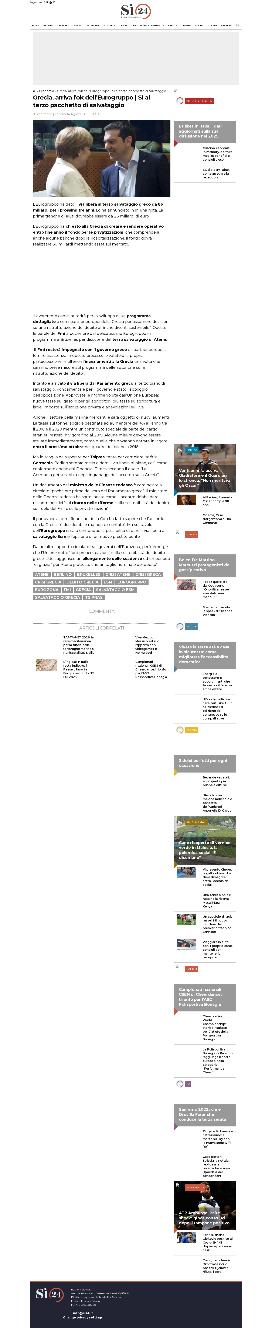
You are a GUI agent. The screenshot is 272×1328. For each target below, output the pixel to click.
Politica (109, 25)
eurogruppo (132, 582)
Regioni (48, 25)
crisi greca (148, 574)
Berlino (63, 574)
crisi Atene (118, 574)
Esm (108, 582)
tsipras (94, 597)
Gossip (123, 25)
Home (35, 25)
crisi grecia (48, 582)
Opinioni (226, 25)
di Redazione (42, 114)
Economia (93, 25)
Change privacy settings (83, 1317)
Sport (199, 25)
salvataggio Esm (115, 590)
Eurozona (47, 590)
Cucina (212, 25)
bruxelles (89, 574)
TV (134, 25)
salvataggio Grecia (57, 597)
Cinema (186, 25)
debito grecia (83, 582)
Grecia (83, 590)
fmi (67, 590)
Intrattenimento (152, 25)
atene (42, 574)
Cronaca (63, 25)
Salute (172, 25)
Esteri (78, 25)
